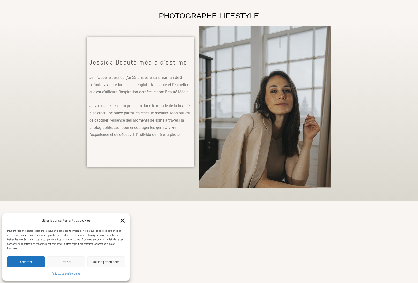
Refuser (66, 262)
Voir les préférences (105, 262)
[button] (122, 220)
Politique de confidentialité (66, 274)
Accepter (26, 262)
